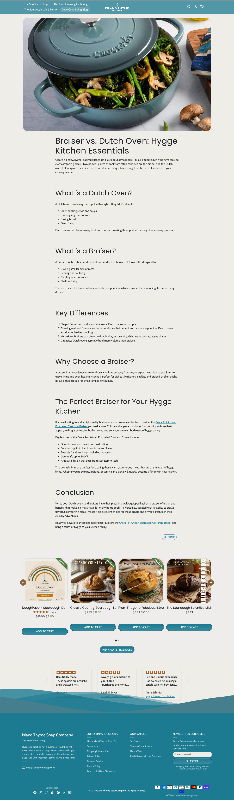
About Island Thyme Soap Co (101, 741)
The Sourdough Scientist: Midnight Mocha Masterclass (189, 608)
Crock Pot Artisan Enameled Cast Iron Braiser (145, 522)
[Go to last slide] (23, 582)
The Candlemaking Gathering (71, 4)
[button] (189, 6)
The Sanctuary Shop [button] (36, 4)
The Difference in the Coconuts (145, 756)
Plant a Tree (135, 751)
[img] (72, 672)
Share (171, 537)
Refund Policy (94, 756)
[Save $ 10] (44, 601)
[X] (41, 792)
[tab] (116, 640)
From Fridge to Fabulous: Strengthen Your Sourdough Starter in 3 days (141, 608)
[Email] (70, 792)
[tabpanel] (117, 605)
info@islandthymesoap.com (40, 767)
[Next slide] (211, 582)
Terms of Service (95, 761)
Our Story (135, 741)
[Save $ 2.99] (93, 601)
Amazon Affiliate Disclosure (101, 771)
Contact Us (92, 746)
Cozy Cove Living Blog (75, 9)
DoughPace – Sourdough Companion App (44, 608)
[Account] (195, 6)
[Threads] (64, 792)
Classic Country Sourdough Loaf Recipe (93, 608)
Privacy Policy (93, 766)
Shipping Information (98, 751)
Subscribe (192, 761)
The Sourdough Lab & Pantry (41, 9)
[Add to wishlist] (62, 598)
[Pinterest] (58, 792)
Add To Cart (45, 631)
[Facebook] (35, 792)
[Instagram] (47, 792)
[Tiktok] (52, 792)
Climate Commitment (141, 746)
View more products (117, 649)
